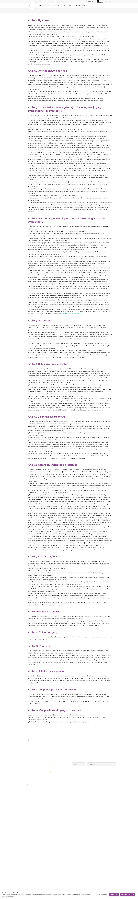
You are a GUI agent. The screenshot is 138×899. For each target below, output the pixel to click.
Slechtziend (55, 760)
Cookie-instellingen (102, 894)
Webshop (54, 758)
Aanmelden (77, 769)
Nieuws (53, 770)
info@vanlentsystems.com (65, 739)
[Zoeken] (105, 5)
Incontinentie (55, 762)
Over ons (54, 767)
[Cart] (108, 5)
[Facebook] (73, 758)
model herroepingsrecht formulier (71, 314)
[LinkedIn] (77, 758)
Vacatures (54, 772)
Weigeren (114, 894)
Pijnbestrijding (55, 765)
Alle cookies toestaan (127, 894)
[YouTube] (80, 758)
